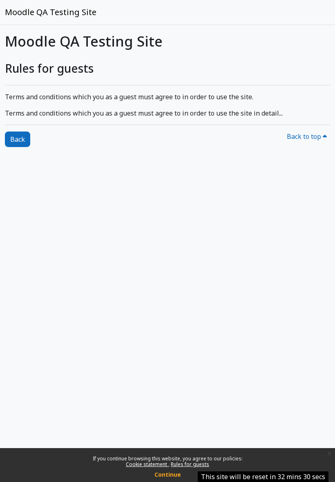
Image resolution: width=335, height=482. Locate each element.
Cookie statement (147, 464)
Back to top (305, 136)
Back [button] (17, 139)
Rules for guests (190, 464)
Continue (167, 474)
